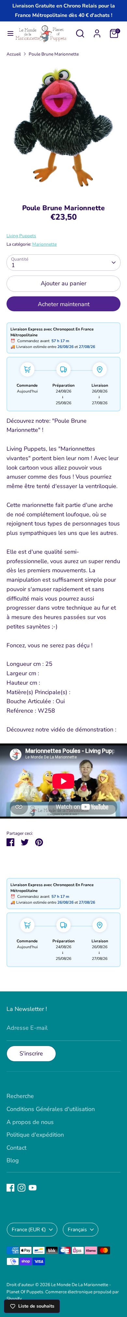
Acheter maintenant (64, 304)
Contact (16, 1148)
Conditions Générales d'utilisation (51, 1109)
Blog (13, 1160)
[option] (63, 128)
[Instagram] (21, 1188)
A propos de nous (30, 1122)
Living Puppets (21, 236)
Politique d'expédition (35, 1135)
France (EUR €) (29, 1229)
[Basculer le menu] (7, 33)
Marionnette (44, 244)
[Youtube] (32, 1188)
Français (77, 1229)
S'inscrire (31, 1053)
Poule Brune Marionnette (54, 54)
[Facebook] (10, 1188)
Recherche (20, 1096)
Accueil (14, 54)
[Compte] (97, 31)
